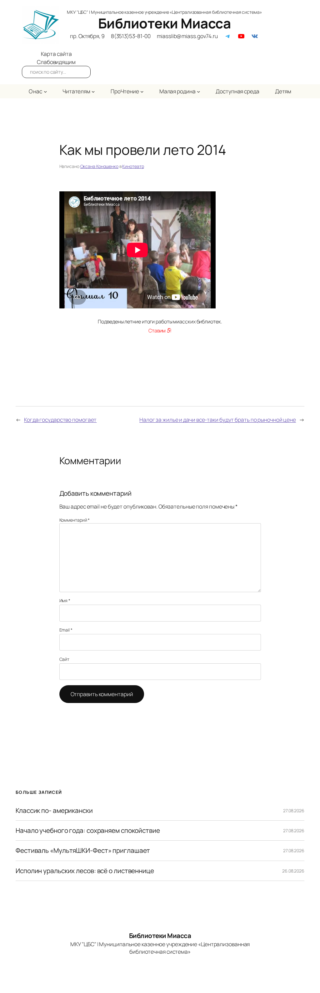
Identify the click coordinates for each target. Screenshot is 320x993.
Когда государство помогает (60, 419)
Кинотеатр (133, 166)
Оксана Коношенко (99, 166)
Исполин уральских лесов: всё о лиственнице (85, 870)
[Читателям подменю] (93, 91)
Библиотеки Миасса (164, 23)
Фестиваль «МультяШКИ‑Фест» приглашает (83, 850)
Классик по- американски (54, 810)
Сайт (64, 659)
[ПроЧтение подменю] (141, 91)
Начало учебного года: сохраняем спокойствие (88, 830)
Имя (65, 600)
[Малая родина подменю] (198, 91)
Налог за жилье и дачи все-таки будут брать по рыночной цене (217, 419)
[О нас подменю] (45, 91)
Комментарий (74, 520)
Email (65, 630)
